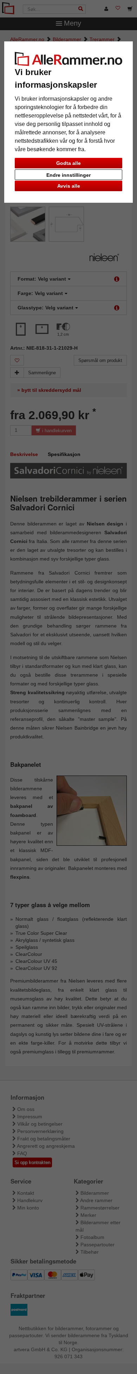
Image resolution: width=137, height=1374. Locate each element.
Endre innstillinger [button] (68, 175)
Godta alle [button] (68, 163)
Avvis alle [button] (68, 186)
